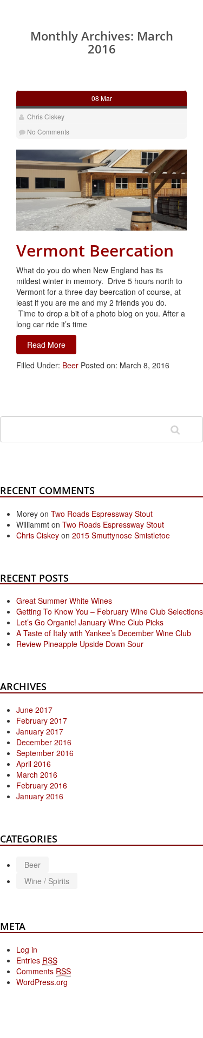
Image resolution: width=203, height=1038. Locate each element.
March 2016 (36, 774)
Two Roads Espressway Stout (102, 513)
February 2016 (41, 785)
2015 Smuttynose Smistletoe (121, 535)
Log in (26, 949)
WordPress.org (42, 981)
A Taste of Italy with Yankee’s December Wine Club (103, 633)
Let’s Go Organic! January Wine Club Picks (89, 622)
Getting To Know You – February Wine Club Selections (109, 611)
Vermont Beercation (95, 250)
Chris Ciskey (45, 116)
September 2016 (45, 752)
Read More (46, 344)
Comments (43, 971)
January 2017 (39, 731)
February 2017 (41, 720)
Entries (36, 960)
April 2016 (33, 763)
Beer (70, 365)
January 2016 (39, 796)
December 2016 (43, 742)
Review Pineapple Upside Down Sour (79, 643)
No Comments (48, 131)
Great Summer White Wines (64, 600)
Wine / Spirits (46, 880)
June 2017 (34, 709)
